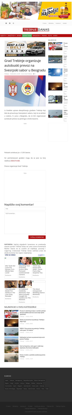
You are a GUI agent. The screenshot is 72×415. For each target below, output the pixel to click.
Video (55, 36)
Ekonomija (39, 383)
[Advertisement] (25, 137)
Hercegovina (18, 380)
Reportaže (19, 388)
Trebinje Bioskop (42, 408)
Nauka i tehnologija (10, 388)
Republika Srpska (66, 75)
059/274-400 (15, 161)
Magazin (36, 36)
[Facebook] (6, 23)
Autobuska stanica (39, 406)
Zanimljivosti (27, 386)
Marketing (51, 23)
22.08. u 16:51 (29, 350)
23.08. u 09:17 (29, 341)
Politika (33, 383)
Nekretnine (27, 36)
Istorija (25, 388)
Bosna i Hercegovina (39, 380)
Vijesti (3, 36)
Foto (50, 36)
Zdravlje (42, 386)
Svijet (11, 383)
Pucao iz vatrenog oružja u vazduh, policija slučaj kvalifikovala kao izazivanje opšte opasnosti (33, 312)
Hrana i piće (35, 386)
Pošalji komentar (37, 237)
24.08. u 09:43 (29, 316)
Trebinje (6, 74)
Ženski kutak (31, 388)
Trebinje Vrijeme (60, 406)
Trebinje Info (50, 406)
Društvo (11, 36)
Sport (19, 36)
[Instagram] (13, 23)
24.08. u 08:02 (29, 323)
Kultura (22, 383)
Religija (28, 383)
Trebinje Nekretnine (30, 408)
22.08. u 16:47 (29, 359)
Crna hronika (8, 386)
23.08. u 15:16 (29, 332)
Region (7, 383)
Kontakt (65, 23)
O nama (44, 23)
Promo (44, 36)
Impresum (58, 23)
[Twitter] (10, 23)
